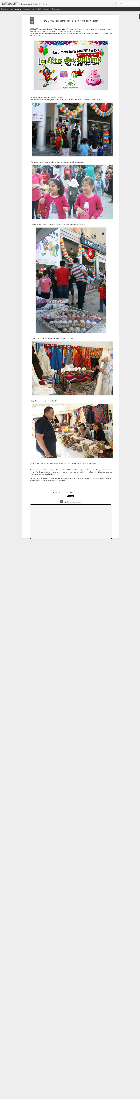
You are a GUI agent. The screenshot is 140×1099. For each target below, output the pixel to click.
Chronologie (56, 9)
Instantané (46, 9)
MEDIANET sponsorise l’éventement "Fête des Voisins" (71, 20)
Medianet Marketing (82, 492)
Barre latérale (36, 9)
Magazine (18, 9)
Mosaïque (26, 9)
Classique (4, 9)
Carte (11, 9)
